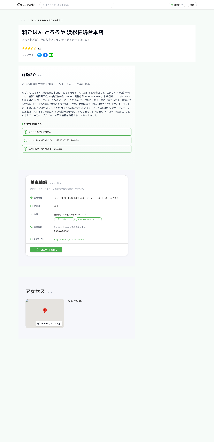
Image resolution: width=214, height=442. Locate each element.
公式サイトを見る (49, 249)
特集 (192, 4)
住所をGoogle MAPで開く (87, 219)
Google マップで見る (51, 323)
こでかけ (22, 20)
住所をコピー (66, 219)
